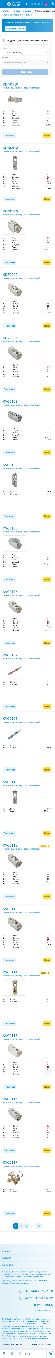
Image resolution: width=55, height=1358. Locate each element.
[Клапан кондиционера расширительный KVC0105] (15, 543)
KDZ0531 (10, 338)
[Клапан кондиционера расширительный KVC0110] (14, 797)
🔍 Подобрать (25, 72)
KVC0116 (10, 1099)
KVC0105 (10, 528)
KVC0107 (10, 655)
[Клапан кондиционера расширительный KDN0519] (15, 226)
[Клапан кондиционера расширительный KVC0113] (15, 924)
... (32, 1226)
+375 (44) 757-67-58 (34, 4)
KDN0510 (10, 84)
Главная (6, 1251)
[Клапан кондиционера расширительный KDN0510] (15, 100)
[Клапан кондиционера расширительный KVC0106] (15, 607)
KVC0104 (10, 465)
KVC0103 (10, 401)
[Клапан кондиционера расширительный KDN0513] (15, 163)
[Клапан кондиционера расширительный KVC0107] (15, 670)
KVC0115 (10, 1036)
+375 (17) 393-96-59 (38, 1298)
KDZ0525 (10, 274)
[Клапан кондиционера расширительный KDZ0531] (15, 353)
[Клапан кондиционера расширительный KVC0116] (15, 1114)
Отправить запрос (15, 29)
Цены (47, 136)
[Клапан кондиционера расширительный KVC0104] (14, 480)
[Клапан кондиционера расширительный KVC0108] (15, 734)
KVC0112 (10, 845)
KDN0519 (10, 211)
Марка (4, 48)
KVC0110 (10, 782)
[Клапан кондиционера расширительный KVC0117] (14, 1178)
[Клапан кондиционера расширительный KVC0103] (15, 417)
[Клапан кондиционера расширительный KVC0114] (14, 987)
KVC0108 (10, 718)
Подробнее (9, 136)
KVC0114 (10, 972)
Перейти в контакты (43, 1311)
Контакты (7, 1265)
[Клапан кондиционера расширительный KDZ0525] (15, 290)
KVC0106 (10, 592)
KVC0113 (10, 909)
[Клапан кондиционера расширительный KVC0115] (15, 1051)
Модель (5, 58)
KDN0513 (10, 148)
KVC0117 (10, 1162)
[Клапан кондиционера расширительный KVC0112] (15, 861)
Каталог (6, 1258)
